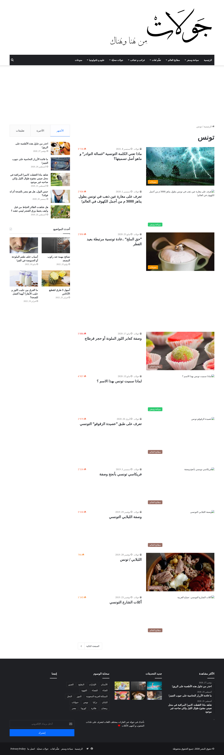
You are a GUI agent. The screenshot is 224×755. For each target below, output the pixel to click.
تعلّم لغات (156, 60)
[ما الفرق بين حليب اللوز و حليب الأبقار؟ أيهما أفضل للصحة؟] (24, 278)
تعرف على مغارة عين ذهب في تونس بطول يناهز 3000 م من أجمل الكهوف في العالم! (110, 199)
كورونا (83, 708)
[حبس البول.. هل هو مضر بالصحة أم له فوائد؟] (60, 196)
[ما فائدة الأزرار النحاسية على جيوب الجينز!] (60, 164)
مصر (74, 708)
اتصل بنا (31, 748)
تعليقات (20, 130)
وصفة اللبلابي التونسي (125, 516)
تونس (85, 702)
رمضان (104, 708)
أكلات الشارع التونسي (126, 602)
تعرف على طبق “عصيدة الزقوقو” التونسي (111, 423)
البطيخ (81, 684)
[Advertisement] (112, 94)
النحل (69, 696)
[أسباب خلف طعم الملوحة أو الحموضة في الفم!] (24, 245)
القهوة (84, 690)
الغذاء (105, 690)
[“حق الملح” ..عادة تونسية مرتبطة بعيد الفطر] (138, 695)
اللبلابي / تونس (131, 559)
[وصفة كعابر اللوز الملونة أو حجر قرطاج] (122, 695)
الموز (79, 696)
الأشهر (60, 130)
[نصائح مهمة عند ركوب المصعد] (56, 245)
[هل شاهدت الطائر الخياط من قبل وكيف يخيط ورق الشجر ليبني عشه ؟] (60, 211)
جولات (136, 148)
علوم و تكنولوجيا (96, 60)
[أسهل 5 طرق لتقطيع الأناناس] (56, 278)
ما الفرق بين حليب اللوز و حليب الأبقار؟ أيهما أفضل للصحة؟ (25, 293)
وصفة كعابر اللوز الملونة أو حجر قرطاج (113, 338)
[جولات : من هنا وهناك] (162, 27)
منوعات (78, 60)
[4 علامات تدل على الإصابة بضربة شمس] (122, 686)
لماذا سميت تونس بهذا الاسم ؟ (119, 381)
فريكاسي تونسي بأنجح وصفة (120, 474)
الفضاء (95, 690)
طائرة (93, 708)
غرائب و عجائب (137, 60)
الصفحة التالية (92, 646)
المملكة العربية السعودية (96, 696)
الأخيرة (40, 130)
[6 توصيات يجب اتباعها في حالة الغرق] (154, 686)
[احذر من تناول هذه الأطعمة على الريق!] (60, 148)
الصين (71, 684)
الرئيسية (208, 60)
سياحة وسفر (193, 60)
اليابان (104, 702)
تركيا (95, 702)
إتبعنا (54, 673)
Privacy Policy (18, 748)
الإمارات (92, 684)
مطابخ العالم (174, 60)
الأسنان (104, 684)
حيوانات (75, 702)
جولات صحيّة (117, 60)
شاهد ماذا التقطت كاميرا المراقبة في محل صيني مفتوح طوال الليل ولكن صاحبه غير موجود (29, 178)
